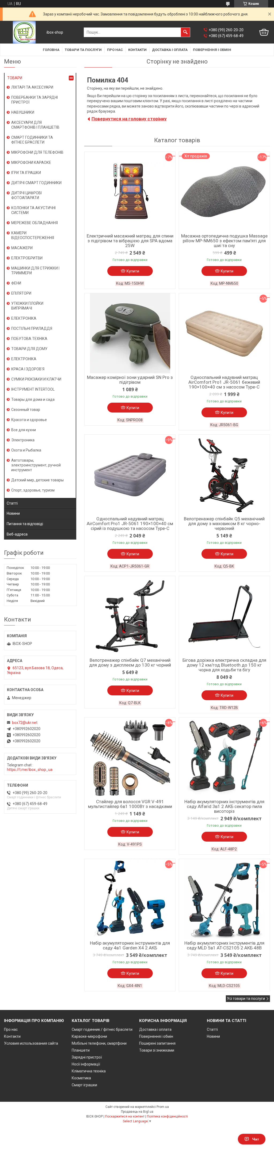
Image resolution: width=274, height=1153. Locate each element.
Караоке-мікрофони (89, 1036)
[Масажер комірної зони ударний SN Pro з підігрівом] (130, 333)
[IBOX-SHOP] (24, 32)
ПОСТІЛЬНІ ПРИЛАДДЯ (31, 328)
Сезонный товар (25, 409)
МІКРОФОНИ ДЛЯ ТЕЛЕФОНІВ (37, 152)
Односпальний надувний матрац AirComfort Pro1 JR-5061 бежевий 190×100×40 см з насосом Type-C (224, 382)
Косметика (81, 1078)
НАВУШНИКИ (22, 112)
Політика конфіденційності (167, 1116)
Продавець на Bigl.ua (137, 1112)
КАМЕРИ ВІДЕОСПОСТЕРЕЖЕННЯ (32, 235)
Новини (13, 513)
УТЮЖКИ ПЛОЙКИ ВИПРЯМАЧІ (27, 305)
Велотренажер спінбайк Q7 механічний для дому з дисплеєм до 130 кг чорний (130, 662)
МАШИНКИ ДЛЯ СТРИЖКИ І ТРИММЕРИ (35, 270)
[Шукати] (185, 32)
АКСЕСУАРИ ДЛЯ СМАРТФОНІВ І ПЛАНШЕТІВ (35, 124)
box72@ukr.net (24, 722)
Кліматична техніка (89, 1071)
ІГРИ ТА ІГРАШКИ (26, 173)
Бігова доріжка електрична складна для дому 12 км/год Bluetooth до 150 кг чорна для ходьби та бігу (224, 665)
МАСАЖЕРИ (22, 248)
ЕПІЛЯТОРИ (21, 293)
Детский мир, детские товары (37, 480)
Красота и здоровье (29, 420)
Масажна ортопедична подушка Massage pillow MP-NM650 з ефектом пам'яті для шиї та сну (224, 240)
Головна (51, 50)
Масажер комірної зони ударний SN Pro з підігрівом (130, 380)
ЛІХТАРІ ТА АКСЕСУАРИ (32, 87)
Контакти (137, 50)
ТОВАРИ (14, 78)
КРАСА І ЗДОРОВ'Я (27, 369)
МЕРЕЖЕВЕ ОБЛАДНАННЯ (34, 223)
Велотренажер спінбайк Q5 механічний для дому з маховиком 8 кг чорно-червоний (224, 523)
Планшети (81, 1050)
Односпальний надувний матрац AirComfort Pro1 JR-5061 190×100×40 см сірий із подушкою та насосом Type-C (130, 523)
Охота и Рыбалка (26, 450)
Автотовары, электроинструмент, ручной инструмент (36, 465)
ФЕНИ (16, 283)
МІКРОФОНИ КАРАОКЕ (31, 162)
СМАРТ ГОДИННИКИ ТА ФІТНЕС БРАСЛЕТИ (32, 139)
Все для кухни (23, 430)
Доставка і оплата (170, 50)
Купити (133, 271)
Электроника (23, 440)
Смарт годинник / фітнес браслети (102, 1029)
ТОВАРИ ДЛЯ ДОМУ (29, 349)
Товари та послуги (83, 50)
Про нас (115, 50)
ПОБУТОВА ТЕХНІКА (29, 338)
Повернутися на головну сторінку (129, 118)
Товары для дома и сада (33, 399)
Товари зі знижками (156, 1050)
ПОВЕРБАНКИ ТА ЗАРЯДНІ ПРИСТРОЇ (34, 99)
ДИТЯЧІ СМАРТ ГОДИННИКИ (36, 183)
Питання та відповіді (25, 524)
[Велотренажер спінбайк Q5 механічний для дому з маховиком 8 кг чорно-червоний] (224, 475)
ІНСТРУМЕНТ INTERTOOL (33, 389)
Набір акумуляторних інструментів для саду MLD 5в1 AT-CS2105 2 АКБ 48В (224, 945)
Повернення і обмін (212, 50)
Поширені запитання (157, 1043)
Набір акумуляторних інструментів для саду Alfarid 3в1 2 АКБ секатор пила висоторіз (224, 806)
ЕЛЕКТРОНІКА (23, 318)
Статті (12, 503)
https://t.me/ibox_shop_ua (29, 769)
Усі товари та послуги (246, 998)
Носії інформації (86, 1064)
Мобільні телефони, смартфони (99, 1043)
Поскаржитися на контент (124, 1116)
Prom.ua (163, 1107)
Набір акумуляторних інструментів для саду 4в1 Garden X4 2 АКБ (130, 945)
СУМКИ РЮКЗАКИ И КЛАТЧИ (36, 379)
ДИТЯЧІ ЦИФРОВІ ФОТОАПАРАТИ (26, 195)
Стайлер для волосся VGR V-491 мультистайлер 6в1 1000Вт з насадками (130, 804)
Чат (255, 1139)
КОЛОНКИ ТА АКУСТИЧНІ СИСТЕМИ (33, 210)
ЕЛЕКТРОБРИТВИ (27, 258)
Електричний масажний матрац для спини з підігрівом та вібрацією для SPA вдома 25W (130, 240)
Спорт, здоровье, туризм (33, 490)
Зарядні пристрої (87, 1057)
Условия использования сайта (31, 1043)
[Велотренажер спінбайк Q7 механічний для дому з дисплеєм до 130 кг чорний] (130, 616)
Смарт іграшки (84, 1085)
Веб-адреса (17, 534)
